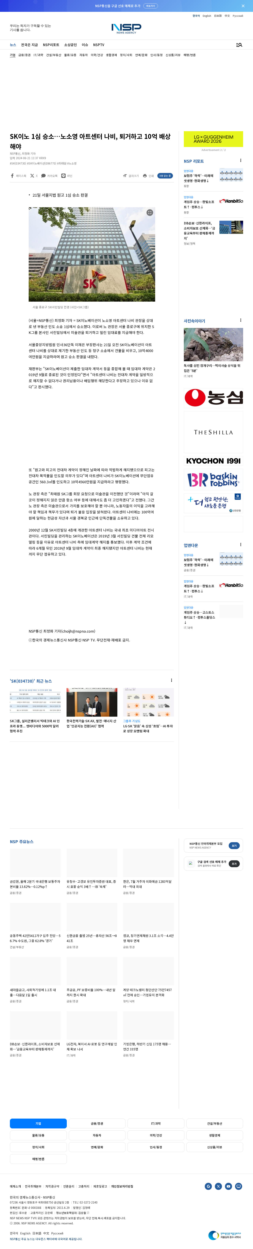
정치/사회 (38, 1147)
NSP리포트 (51, 44)
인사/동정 (156, 1147)
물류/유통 (38, 1135)
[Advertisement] (126, 93)
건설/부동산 (214, 1123)
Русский (238, 16)
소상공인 (70, 44)
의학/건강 (156, 1135)
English (207, 16)
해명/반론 (38, 1159)
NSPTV (98, 44)
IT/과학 (156, 1123)
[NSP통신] (126, 28)
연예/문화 (97, 1147)
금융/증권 (97, 1123)
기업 (38, 1123)
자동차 (97, 1135)
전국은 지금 (29, 44)
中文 (227, 16)
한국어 (196, 16)
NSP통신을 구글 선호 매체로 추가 (117, 5)
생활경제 (214, 1135)
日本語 (218, 16)
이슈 (85, 44)
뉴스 (13, 44)
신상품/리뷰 (214, 1147)
